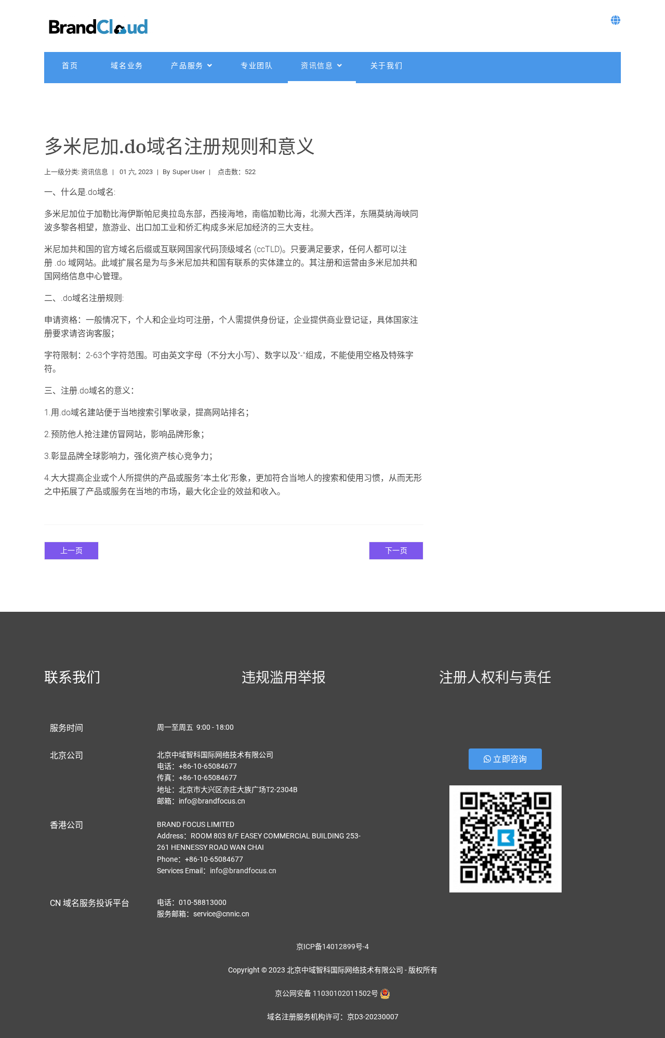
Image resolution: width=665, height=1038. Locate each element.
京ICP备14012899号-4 (332, 946)
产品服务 (187, 65)
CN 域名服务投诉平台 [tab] (89, 903)
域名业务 (127, 65)
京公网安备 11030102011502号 (326, 993)
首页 (70, 65)
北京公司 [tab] (66, 755)
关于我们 (386, 65)
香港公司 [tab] (66, 825)
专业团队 (257, 65)
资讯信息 (317, 65)
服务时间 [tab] (66, 728)
